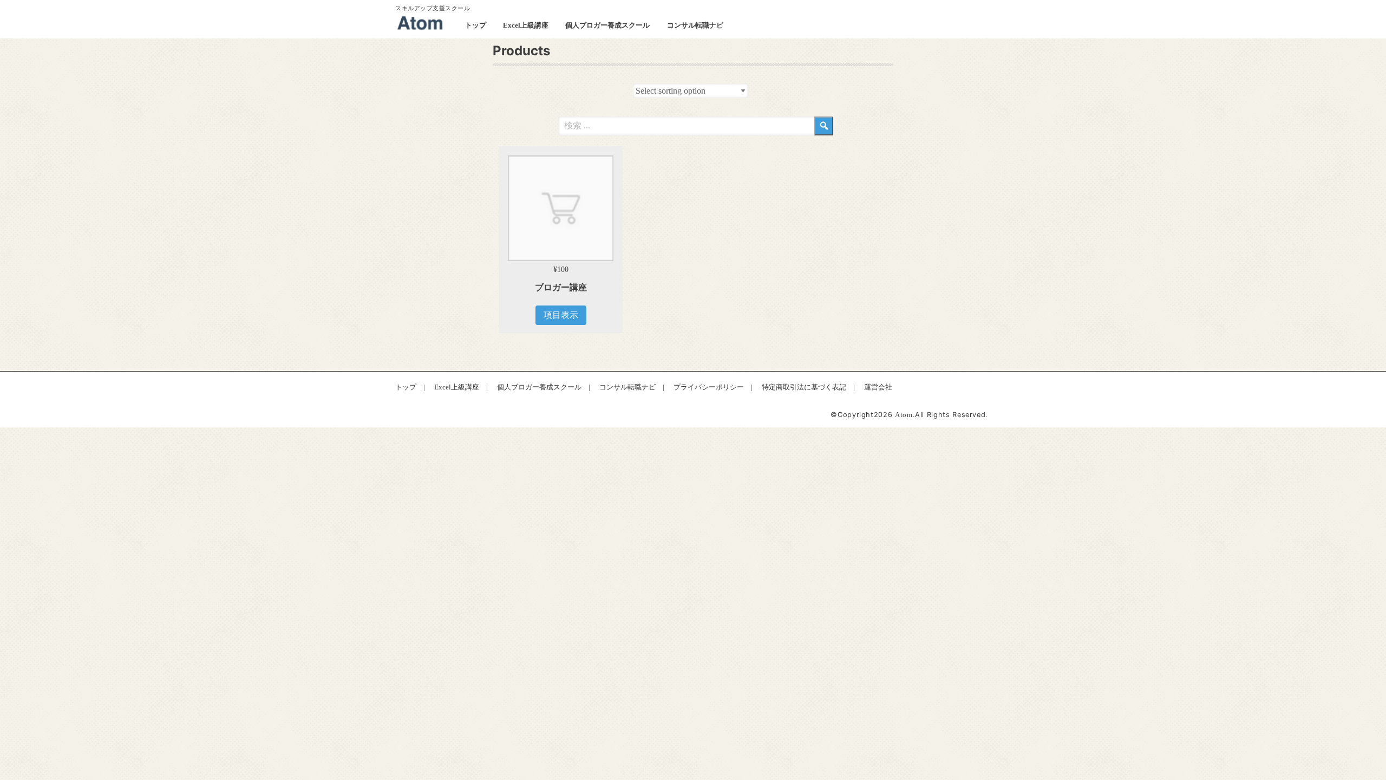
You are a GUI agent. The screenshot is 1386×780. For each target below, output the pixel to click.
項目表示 (561, 315)
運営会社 (878, 387)
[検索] (823, 125)
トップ (475, 25)
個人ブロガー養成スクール (607, 25)
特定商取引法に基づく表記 (804, 387)
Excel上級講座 (525, 25)
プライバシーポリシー (709, 387)
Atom (904, 415)
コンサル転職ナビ (695, 25)
